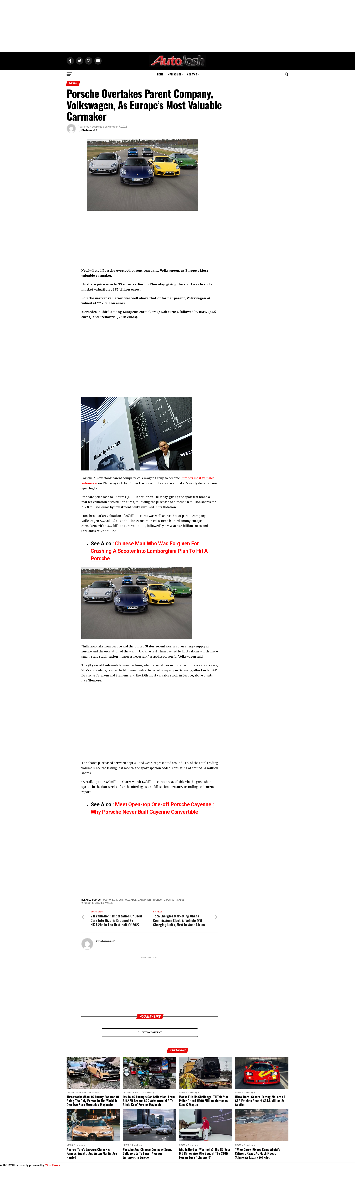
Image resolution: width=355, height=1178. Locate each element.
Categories (174, 74)
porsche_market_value (169, 900)
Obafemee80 (89, 130)
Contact (192, 74)
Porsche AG (89, 478)
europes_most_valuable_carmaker (128, 900)
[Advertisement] (177, 26)
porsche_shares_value (98, 903)
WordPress (52, 1165)
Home (160, 74)
